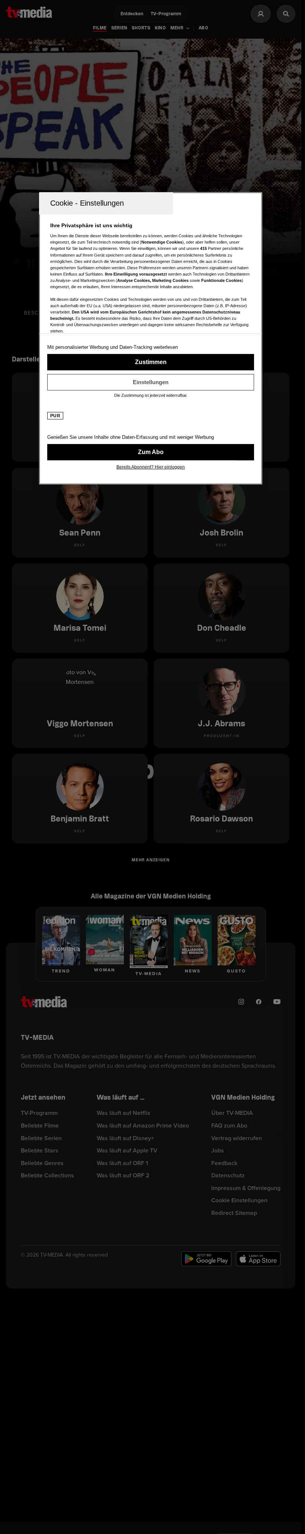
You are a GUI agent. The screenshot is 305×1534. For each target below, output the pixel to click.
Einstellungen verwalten (150, 382)
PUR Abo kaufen (150, 452)
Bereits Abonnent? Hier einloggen (150, 467)
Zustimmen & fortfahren (150, 362)
